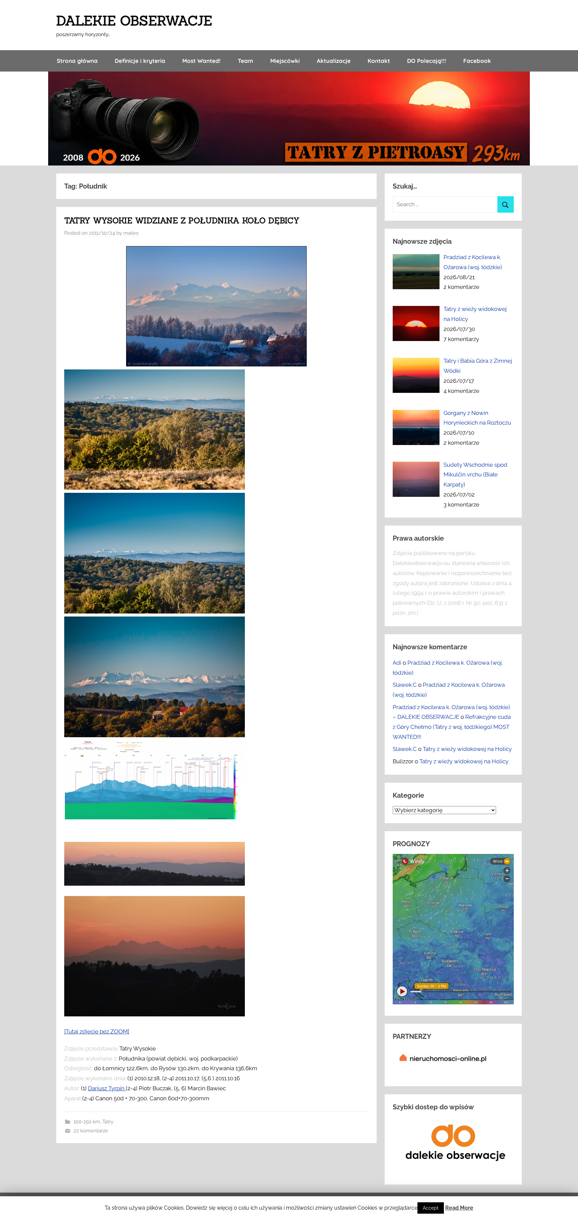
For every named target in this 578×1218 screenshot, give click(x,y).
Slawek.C (405, 684)
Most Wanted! (201, 60)
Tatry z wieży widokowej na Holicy (467, 749)
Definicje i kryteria (140, 60)
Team (245, 60)
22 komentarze (91, 1131)
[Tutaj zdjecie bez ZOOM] (96, 1031)
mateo (130, 233)
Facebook (477, 60)
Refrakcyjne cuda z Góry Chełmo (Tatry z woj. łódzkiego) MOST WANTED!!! (452, 726)
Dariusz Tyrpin (107, 1088)
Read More (459, 1208)
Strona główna (77, 60)
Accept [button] (431, 1208)
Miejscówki (285, 60)
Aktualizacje (334, 60)
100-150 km (87, 1122)
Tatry (107, 1122)
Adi (397, 662)
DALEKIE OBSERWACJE (134, 20)
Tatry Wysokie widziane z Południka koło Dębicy (181, 220)
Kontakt (379, 60)
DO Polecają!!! (426, 60)
